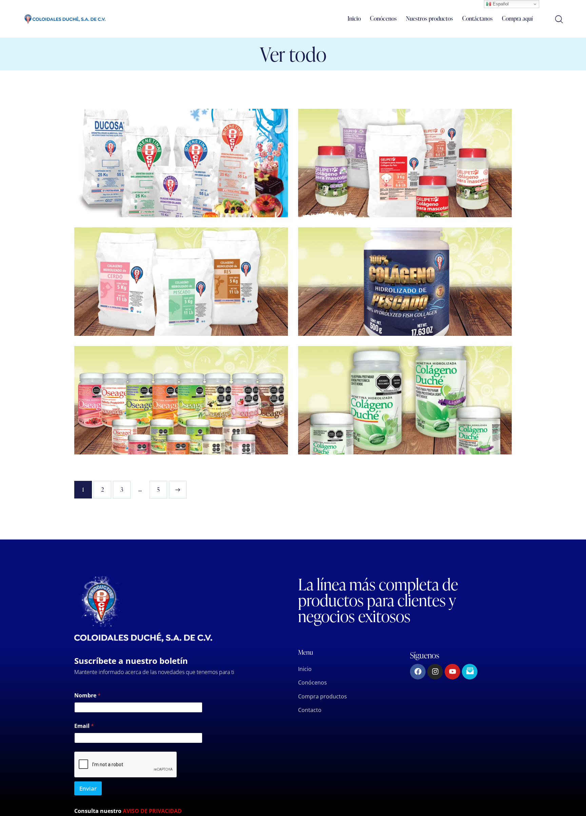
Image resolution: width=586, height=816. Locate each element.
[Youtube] (452, 671)
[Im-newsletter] (469, 671)
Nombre (87, 695)
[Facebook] (418, 671)
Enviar (88, 788)
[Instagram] (435, 671)
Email (84, 726)
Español (500, 3)
